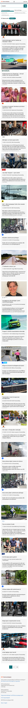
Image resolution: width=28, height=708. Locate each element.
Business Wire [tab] (4, 12)
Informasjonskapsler (5, 697)
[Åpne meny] (14, 1)
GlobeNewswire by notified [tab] (20, 12)
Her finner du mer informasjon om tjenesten (10, 681)
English (5, 702)
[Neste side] (14, 667)
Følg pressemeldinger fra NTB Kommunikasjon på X (12, 695)
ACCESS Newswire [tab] (5, 15)
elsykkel (12, 18)
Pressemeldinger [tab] (6, 10)
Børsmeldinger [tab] (18, 10)
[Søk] (25, 6)
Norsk (2, 702)
